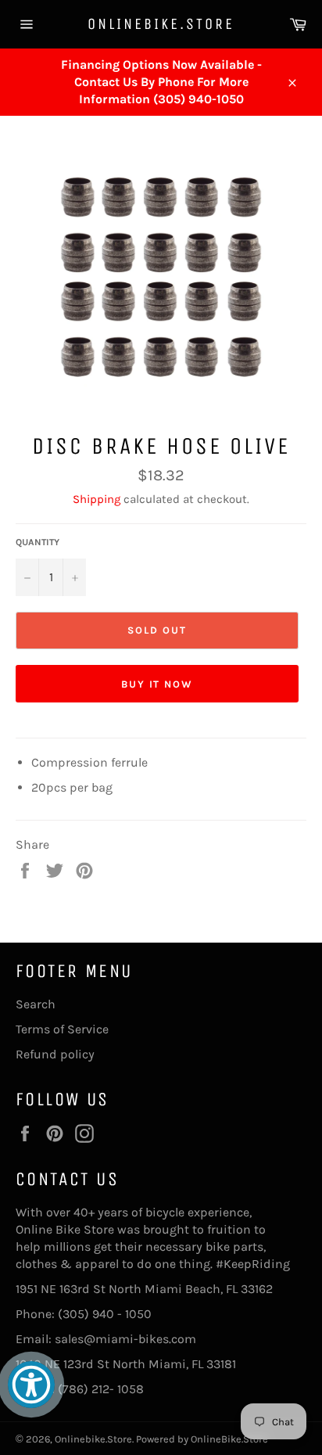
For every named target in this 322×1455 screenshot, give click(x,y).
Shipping (96, 499)
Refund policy (55, 1054)
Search (35, 1004)
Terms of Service (62, 1029)
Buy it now (157, 684)
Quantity (37, 542)
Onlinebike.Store (161, 24)
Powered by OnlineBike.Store (202, 1439)
